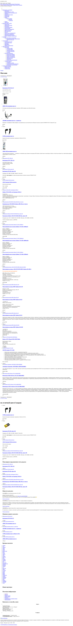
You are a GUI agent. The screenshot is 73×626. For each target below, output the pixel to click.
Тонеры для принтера (11, 56)
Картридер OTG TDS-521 (8, 160)
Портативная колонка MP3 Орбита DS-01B (13, 327)
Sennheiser (4, 577)
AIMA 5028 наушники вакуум (10, 151)
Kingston (4, 565)
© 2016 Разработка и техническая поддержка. (8, 624)
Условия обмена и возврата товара (11, 598)
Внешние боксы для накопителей (11, 12)
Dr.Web (4, 558)
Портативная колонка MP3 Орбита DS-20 (12, 299)
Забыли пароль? (12, 4)
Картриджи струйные (11, 55)
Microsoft (4, 568)
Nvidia (4, 571)
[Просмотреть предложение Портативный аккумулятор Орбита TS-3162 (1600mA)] (13, 224)
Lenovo (4, 566)
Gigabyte (4, 560)
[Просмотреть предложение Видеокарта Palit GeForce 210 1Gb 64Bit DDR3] (11, 373)
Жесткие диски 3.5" (8, 30)
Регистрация (17, 4)
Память (6, 17)
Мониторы (7, 22)
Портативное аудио (8, 42)
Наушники (7, 43)
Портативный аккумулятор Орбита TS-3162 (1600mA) (15, 226)
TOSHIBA (4, 581)
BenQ (4, 552)
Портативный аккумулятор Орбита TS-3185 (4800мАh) (15, 240)
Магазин (5, 5)
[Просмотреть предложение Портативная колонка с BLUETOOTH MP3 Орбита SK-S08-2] (14, 267)
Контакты (20, 5)
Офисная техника (6, 46)
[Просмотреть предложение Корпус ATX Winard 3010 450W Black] (10, 337)
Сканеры (8, 52)
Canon (4, 553)
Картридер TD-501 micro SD (9, 171)
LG (3, 567)
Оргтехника (7, 47)
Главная (1, 5)
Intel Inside (4, 562)
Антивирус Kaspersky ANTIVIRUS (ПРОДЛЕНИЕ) (14, 366)
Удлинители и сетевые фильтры (12, 63)
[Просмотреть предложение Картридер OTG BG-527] (6, 85)
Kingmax (4, 564)
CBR (3, 555)
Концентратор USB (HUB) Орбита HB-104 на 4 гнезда (15, 204)
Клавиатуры (7, 15)
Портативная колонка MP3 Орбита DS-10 (12, 315)
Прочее (6, 21)
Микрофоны (7, 44)
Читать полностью (6, 498)
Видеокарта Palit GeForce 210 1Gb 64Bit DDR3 (13, 375)
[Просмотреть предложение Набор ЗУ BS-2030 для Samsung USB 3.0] (10, 189)
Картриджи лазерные (11, 54)
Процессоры (7, 24)
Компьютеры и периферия (7, 9)
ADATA (4, 547)
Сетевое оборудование (7, 65)
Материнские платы (8, 25)
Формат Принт (15, 5)
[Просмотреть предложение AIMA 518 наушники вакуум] (6, 103)
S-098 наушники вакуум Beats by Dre (11, 533)
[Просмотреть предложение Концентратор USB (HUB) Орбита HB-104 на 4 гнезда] (13, 201)
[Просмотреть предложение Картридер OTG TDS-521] (8, 158)
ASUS (4, 550)
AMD (4, 548)
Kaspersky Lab (5, 563)
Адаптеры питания (10, 62)
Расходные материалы (9, 53)
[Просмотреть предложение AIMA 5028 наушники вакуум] (4, 149)
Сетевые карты (7, 68)
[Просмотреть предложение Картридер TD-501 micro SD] (8, 169)
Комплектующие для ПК (7, 23)
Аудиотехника (5, 40)
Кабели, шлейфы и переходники (11, 35)
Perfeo (4, 572)
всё (6, 76)
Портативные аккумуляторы (12, 64)
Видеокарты (7, 26)
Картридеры (7, 16)
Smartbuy (4, 578)
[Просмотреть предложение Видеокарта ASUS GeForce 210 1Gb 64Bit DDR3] (12, 384)
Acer (3, 546)
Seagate (4, 576)
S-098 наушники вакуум (8, 136)
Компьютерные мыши (9, 14)
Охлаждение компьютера (9, 29)
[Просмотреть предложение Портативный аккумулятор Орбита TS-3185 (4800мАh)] (13, 238)
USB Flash (11, 20)
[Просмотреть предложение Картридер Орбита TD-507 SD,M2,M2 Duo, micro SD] (13, 213)
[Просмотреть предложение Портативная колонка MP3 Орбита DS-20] (11, 297)
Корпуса (6, 32)
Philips (4, 573)
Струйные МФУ (10, 49)
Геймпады (6, 13)
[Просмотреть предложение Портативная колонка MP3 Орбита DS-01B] (11, 325)
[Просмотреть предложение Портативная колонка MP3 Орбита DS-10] (11, 313)
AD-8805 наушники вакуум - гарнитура (12, 120)
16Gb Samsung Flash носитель (9, 182)
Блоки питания (7, 28)
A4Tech (4, 545)
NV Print (4, 570)
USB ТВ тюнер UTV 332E (8, 350)
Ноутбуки (4, 36)
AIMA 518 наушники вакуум (9, 106)
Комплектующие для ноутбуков (10, 37)
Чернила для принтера (11, 57)
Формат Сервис (10, 5)
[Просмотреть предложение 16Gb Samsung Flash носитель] (8, 180)
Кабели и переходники (9, 45)
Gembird (4, 559)
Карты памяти (9, 18)
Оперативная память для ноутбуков (13, 38)
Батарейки (9, 61)
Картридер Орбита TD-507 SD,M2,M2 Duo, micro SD (15, 215)
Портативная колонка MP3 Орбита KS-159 (13, 286)
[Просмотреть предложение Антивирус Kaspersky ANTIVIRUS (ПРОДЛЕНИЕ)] (12, 364)
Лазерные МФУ (10, 48)
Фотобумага (9, 59)
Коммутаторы (7, 67)
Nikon (4, 569)
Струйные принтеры (10, 51)
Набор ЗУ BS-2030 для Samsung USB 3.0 (12, 192)
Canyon (4, 554)
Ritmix (4, 574)
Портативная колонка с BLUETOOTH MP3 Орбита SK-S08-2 (17, 269)
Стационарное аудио (8, 41)
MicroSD (10, 19)
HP (3, 561)
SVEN (4, 580)
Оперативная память (8, 27)
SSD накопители (8, 31)
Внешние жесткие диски (9, 11)
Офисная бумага (10, 58)
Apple (4, 549)
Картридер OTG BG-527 (8, 88)
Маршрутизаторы (8, 66)
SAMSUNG (5, 575)
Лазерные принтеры (10, 50)
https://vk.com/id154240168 (22, 496)
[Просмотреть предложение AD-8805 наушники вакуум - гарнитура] (7, 118)
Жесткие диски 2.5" (10, 39)
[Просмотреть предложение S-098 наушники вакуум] (7, 412)
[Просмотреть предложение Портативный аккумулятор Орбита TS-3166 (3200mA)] (13, 252)
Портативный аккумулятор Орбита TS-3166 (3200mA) (15, 254)
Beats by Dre (5, 551)
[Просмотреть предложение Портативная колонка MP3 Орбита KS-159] (11, 284)
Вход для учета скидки (4, 4)
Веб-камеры (7, 10)
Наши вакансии (7, 599)
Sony (3, 579)
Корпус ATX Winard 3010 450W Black (11, 339)
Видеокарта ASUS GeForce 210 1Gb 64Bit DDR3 (14, 386)
